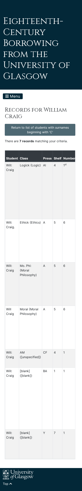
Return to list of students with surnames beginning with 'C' (40, 130)
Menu (14, 96)
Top (6, 484)
